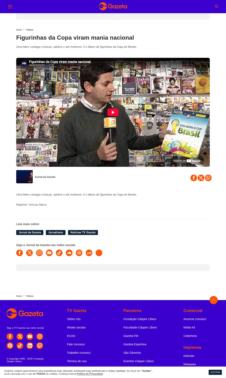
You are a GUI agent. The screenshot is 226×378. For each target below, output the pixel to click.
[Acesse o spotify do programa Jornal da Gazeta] (79, 253)
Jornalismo (55, 232)
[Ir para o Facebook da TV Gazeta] (10, 336)
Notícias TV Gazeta (82, 232)
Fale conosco (76, 344)
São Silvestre (132, 352)
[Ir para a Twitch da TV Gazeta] (39, 345)
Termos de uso (77, 361)
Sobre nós (74, 319)
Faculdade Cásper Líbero (140, 327)
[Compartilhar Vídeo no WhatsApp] (208, 178)
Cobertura (190, 336)
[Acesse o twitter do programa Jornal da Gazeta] (29, 253)
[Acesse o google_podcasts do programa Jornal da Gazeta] (99, 253)
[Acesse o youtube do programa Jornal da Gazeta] (49, 253)
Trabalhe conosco (78, 352)
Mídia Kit (189, 327)
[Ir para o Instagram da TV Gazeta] (39, 336)
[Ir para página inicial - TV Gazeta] (113, 6)
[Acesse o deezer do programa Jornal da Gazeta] (89, 253)
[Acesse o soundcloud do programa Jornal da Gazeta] (69, 253)
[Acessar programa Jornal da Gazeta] (24, 177)
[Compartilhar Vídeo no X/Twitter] (201, 178)
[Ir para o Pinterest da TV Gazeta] (10, 345)
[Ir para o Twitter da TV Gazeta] (20, 336)
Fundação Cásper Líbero (139, 319)
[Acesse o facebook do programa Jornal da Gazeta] (19, 253)
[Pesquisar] (216, 7)
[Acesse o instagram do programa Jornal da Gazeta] (39, 253)
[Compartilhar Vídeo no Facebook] (193, 178)
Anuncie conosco (194, 319)
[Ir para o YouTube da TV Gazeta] (29, 336)
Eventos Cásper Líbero (138, 361)
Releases (189, 364)
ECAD (71, 336)
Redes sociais (76, 327)
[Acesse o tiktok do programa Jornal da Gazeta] (59, 253)
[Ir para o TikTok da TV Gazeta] (20, 345)
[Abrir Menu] (10, 6)
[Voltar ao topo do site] (213, 300)
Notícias (188, 356)
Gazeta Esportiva (134, 344)
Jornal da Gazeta (44, 177)
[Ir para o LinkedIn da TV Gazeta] (29, 345)
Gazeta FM (130, 336)
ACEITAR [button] (215, 372)
